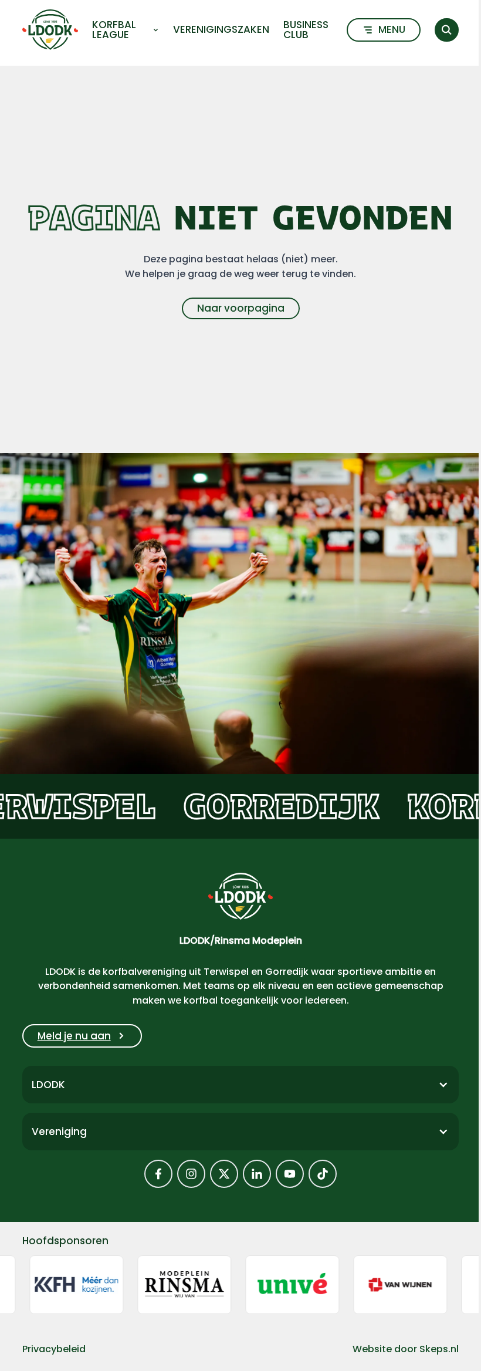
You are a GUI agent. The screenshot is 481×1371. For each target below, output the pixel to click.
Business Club (305, 30)
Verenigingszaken (221, 30)
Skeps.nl (439, 1349)
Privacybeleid (54, 1349)
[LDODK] (50, 29)
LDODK (48, 1085)
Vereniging (59, 1132)
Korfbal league (114, 30)
